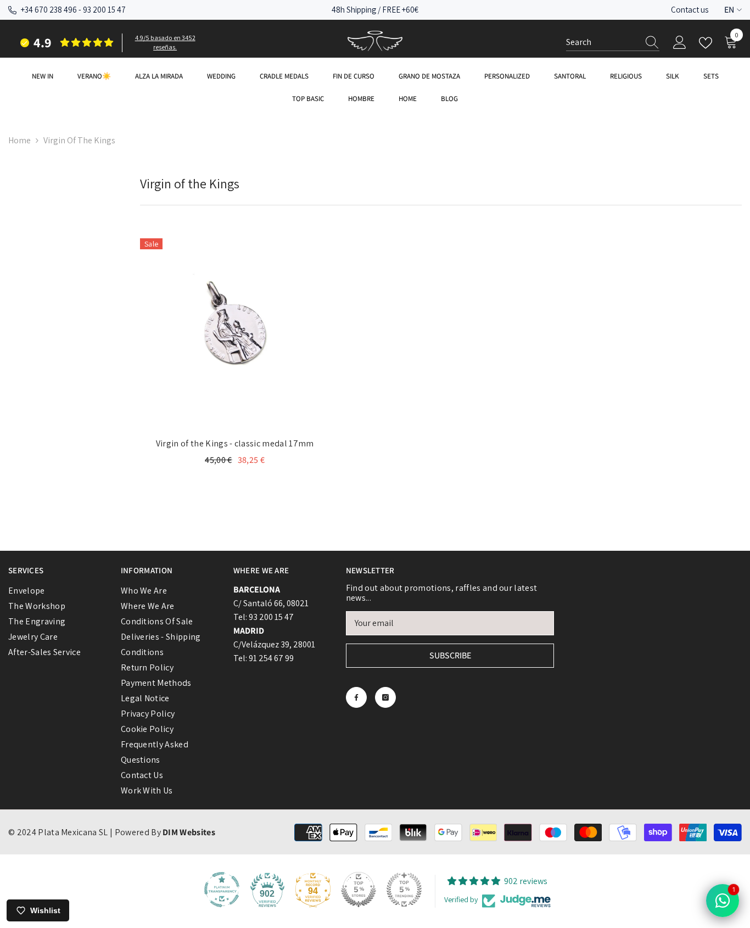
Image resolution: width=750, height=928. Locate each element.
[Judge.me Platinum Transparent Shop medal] (221, 889)
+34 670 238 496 (49, 9)
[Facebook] (356, 697)
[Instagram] (385, 697)
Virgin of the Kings (79, 140)
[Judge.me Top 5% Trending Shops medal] (404, 889)
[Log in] (679, 42)
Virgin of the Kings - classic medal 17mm (235, 443)
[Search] (612, 42)
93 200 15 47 (104, 9)
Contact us (689, 9)
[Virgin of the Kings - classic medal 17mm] (234, 333)
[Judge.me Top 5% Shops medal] (358, 889)
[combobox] (602, 42)
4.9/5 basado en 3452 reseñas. (165, 42)
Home (19, 140)
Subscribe (450, 655)
